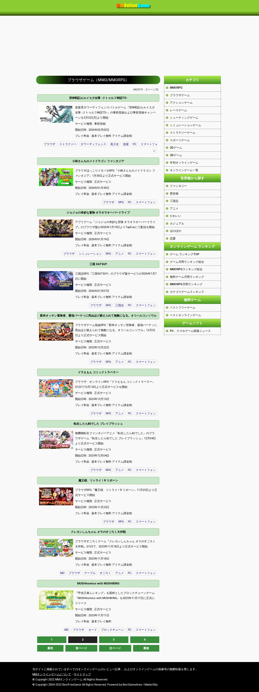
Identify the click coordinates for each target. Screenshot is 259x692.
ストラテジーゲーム (182, 132)
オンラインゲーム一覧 (184, 170)
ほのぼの (175, 231)
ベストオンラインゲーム (185, 315)
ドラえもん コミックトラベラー (98, 372)
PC (135, 144)
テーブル (90, 573)
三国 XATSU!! (98, 264)
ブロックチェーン (112, 629)
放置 (126, 144)
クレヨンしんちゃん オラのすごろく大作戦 (98, 532)
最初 (50, 648)
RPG (121, 202)
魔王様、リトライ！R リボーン (98, 480)
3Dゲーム (176, 155)
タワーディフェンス (93, 144)
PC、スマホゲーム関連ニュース (190, 331)
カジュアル (177, 223)
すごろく (105, 573)
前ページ (81, 648)
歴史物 (174, 193)
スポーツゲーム (180, 140)
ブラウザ (49, 144)
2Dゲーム (176, 147)
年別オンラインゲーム (184, 162)
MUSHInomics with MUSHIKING (98, 583)
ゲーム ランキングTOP (184, 254)
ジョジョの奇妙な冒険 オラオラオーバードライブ (98, 212)
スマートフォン (146, 202)
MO (62, 573)
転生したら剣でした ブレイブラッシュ (98, 423)
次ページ (115, 648)
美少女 (114, 144)
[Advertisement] (129, 43)
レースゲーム (178, 110)
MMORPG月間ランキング (186, 284)
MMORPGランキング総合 (186, 269)
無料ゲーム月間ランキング (187, 277)
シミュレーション (90, 253)
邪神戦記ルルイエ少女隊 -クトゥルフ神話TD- (98, 98)
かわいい (175, 216)
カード (92, 629)
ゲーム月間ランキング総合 (187, 262)
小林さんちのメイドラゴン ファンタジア (98, 161)
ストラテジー (67, 144)
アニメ (119, 253)
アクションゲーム (181, 102)
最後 (146, 648)
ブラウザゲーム (180, 95)
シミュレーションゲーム (185, 125)
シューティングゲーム (184, 117)
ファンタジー (178, 186)
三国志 (119, 305)
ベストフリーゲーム (182, 307)
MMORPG (176, 87)
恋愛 (173, 238)
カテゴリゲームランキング (187, 292)
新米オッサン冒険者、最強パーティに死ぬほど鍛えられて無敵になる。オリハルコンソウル (98, 315)
